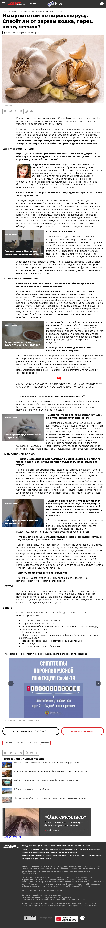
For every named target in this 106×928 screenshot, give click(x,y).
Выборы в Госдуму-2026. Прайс (64, 852)
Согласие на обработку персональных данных (42, 895)
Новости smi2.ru (11, 837)
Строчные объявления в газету (35, 852)
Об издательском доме (32, 846)
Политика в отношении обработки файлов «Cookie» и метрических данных (54, 899)
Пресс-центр (49, 846)
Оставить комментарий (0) (82, 731)
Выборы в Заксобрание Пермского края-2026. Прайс (44, 856)
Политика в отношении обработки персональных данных (46, 897)
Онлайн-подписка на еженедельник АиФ (59, 849)
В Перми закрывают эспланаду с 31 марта (32, 789)
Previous (10, 683)
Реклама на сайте (65, 846)
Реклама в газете (82, 846)
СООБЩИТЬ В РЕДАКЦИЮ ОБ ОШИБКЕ (37, 859)
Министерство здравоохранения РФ (23, 720)
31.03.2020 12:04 (9, 11)
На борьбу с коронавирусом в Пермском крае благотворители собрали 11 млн (48, 780)
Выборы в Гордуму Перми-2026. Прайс (85, 856)
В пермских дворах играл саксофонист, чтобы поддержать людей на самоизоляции (50, 771)
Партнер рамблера (45, 918)
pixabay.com (7, 105)
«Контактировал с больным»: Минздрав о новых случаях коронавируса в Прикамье (50, 798)
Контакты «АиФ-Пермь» (90, 849)
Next (98, 683)
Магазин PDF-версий (30, 849)
